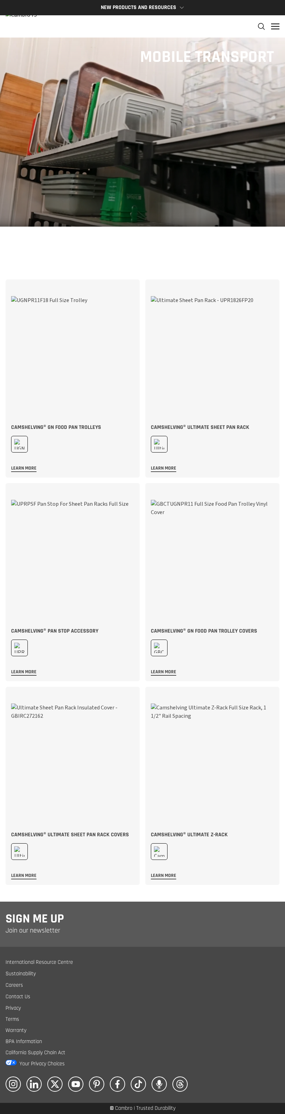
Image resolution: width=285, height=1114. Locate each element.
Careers (14, 985)
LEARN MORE (23, 468)
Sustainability (21, 973)
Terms (12, 1019)
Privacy (13, 1008)
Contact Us (18, 996)
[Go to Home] (21, 26)
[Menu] (275, 26)
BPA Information (24, 1041)
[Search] (261, 26)
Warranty (16, 1030)
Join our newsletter (33, 930)
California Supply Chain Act (35, 1052)
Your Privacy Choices (42, 1063)
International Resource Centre (39, 962)
